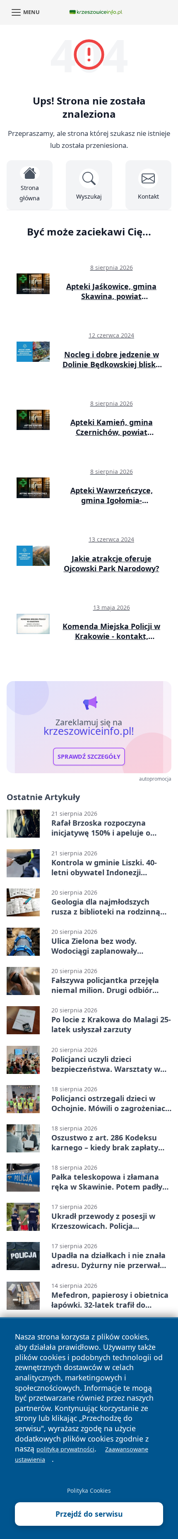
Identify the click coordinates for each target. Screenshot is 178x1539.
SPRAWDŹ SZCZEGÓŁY (89, 756)
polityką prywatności (65, 1449)
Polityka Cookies (89, 1490)
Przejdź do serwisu (89, 1514)
